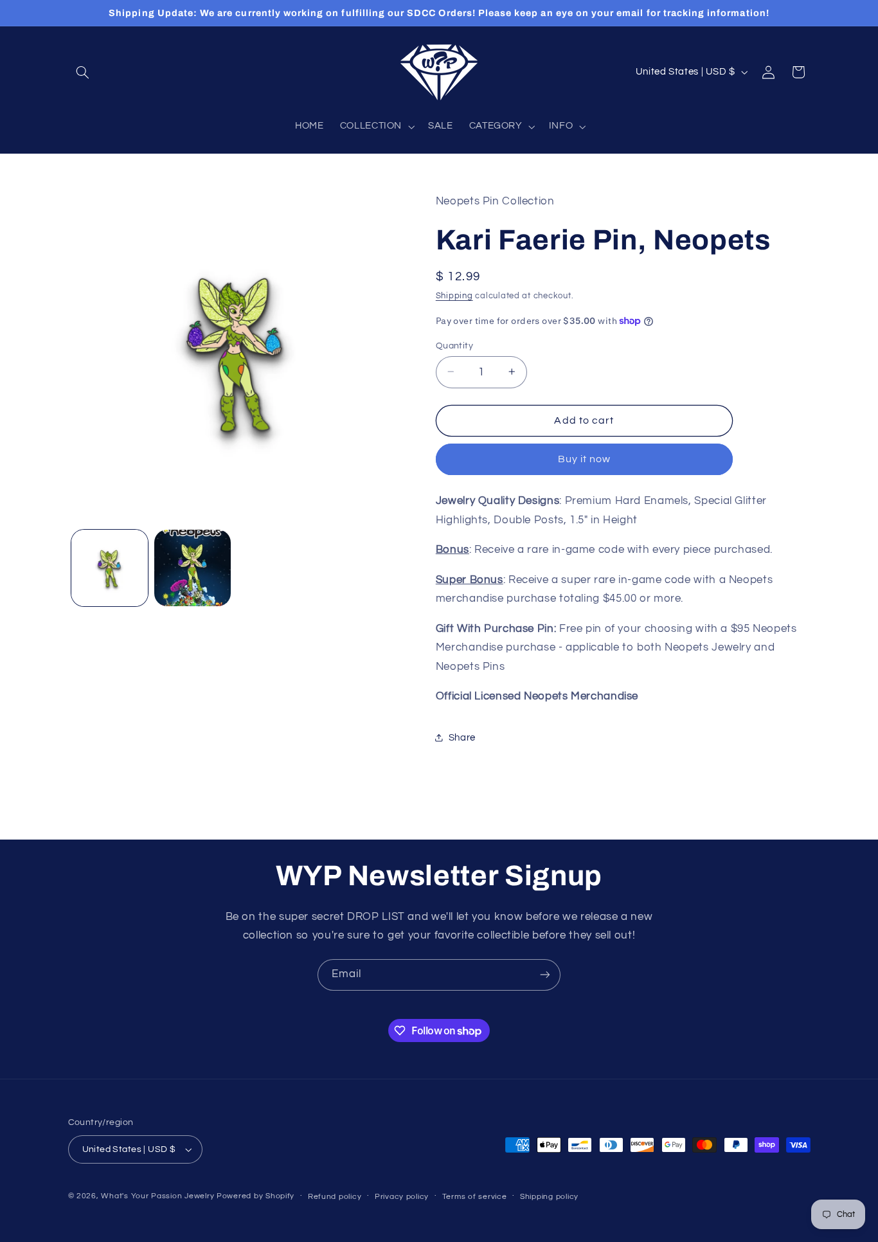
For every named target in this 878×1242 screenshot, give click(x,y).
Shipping (454, 296)
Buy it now (584, 459)
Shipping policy (549, 1196)
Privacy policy (402, 1196)
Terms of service (474, 1196)
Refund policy (335, 1196)
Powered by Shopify (255, 1196)
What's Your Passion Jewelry (157, 1196)
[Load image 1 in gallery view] (109, 568)
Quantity (454, 345)
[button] (83, 72)
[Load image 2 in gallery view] (192, 568)
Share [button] (462, 737)
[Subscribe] (545, 975)
